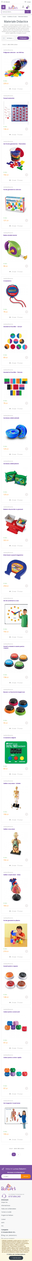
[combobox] (13, 11)
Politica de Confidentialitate (16, 1254)
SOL (2, 1226)
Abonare (25, 1176)
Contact (29, 2)
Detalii (14, 89)
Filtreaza (23, 38)
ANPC (2, 1222)
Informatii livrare (5, 1205)
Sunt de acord (17, 1258)
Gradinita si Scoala (11, 16)
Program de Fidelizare (7, 1215)
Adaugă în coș (26, 83)
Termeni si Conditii (6, 1212)
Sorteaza (9, 38)
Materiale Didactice (23, 16)
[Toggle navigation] (3, 7)
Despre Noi (4, 1202)
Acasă (4, 16)
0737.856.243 (6, 2)
